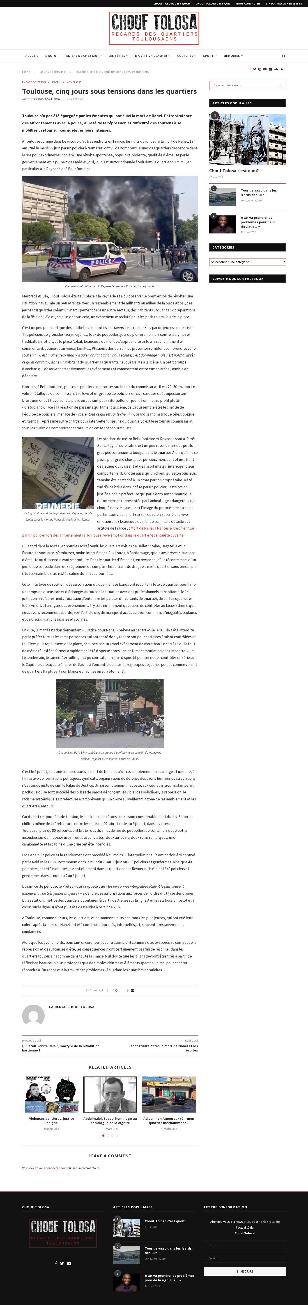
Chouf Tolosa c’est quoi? (172, 3)
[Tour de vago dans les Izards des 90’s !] (222, 197)
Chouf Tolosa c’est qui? (213, 3)
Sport (208, 56)
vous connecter (49, 1168)
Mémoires (231, 56)
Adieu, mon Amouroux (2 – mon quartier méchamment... (168, 1120)
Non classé (74, 82)
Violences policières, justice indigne (51, 1120)
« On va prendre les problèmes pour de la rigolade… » (258, 222)
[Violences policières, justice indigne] (52, 1094)
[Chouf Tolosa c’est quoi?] (247, 139)
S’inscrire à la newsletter (284, 3)
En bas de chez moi (82, 56)
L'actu (56, 82)
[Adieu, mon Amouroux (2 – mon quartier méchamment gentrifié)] (169, 1094)
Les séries (116, 56)
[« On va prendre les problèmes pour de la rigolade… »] (222, 224)
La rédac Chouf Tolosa (47, 99)
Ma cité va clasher (151, 56)
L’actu (50, 56)
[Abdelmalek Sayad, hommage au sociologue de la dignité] (110, 1094)
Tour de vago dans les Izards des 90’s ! (259, 192)
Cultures (185, 56)
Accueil (32, 56)
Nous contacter (248, 3)
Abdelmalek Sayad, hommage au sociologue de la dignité (110, 1120)
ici (96, 612)
